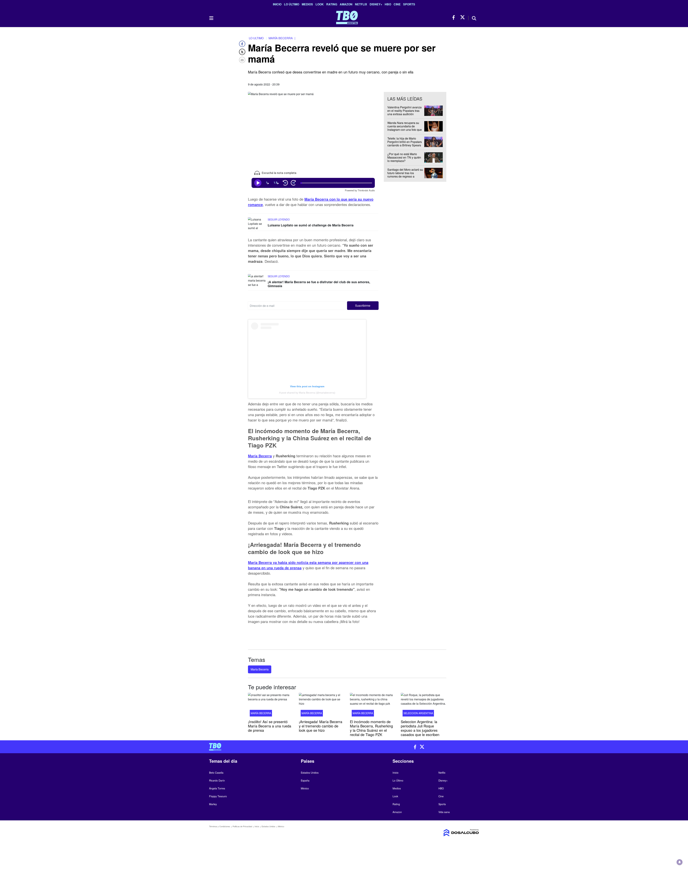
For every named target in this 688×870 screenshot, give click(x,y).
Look (320, 4)
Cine (397, 4)
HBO (388, 4)
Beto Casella (216, 772)
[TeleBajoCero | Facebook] (454, 17)
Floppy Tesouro (218, 796)
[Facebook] (242, 44)
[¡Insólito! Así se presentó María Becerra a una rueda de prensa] (270, 706)
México (305, 788)
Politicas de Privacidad (242, 826)
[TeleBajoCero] (275, 747)
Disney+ (376, 4)
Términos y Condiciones (219, 826)
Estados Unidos (310, 772)
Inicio (277, 4)
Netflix (361, 4)
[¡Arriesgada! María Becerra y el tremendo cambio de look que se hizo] (321, 706)
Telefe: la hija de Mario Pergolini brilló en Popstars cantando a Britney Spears (404, 141)
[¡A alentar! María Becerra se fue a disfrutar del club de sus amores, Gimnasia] (257, 280)
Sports (409, 4)
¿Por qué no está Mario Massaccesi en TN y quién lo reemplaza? (404, 157)
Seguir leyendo (279, 219)
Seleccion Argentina (418, 713)
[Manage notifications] (679, 862)
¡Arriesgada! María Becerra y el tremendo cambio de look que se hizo (320, 726)
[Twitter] (242, 52)
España (305, 780)
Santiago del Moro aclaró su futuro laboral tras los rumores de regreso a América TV (405, 174)
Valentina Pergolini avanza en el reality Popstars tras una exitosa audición (404, 110)
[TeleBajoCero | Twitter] (462, 17)
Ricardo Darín (217, 780)
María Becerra (260, 455)
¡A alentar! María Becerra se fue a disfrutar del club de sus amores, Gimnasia (319, 284)
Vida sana (444, 812)
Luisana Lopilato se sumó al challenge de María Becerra (310, 225)
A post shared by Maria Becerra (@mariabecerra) (307, 392)
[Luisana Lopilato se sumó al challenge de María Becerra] (257, 224)
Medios (307, 4)
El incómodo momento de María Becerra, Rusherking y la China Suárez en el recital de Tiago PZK (371, 728)
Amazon (346, 4)
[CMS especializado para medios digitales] (447, 832)
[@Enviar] (242, 60)
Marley (213, 804)
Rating (331, 4)
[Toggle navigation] (211, 18)
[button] (363, 305)
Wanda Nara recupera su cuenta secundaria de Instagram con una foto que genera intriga (404, 128)
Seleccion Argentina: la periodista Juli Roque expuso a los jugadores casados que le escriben (420, 728)
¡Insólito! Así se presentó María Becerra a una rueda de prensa (269, 726)
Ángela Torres (217, 788)
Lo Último (291, 4)
